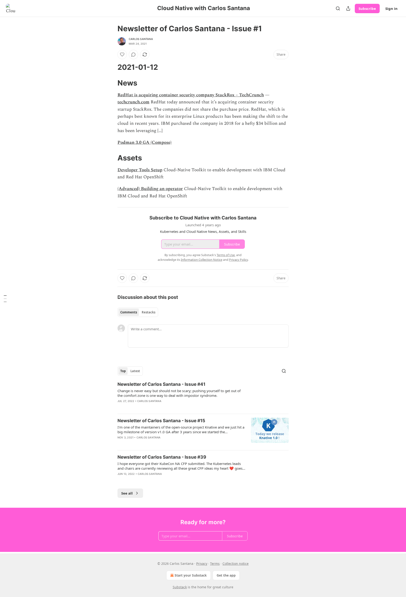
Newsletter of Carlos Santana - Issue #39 (161, 457)
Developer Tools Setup (139, 170)
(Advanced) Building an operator (150, 188)
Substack (180, 587)
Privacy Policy (238, 260)
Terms (215, 563)
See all (127, 493)
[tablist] (137, 312)
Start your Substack (191, 575)
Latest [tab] (135, 371)
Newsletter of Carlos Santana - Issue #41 (161, 384)
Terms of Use (226, 255)
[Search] (338, 8)
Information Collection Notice (201, 260)
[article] (203, 395)
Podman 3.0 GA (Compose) (144, 142)
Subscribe (367, 8)
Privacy (201, 563)
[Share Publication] (348, 8)
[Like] (122, 54)
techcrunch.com (133, 102)
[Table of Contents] (5, 299)
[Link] (111, 67)
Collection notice (236, 563)
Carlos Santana (141, 39)
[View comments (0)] (133, 54)
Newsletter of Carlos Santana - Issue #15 (161, 420)
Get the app (226, 575)
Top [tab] (123, 371)
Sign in (391, 8)
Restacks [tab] (148, 312)
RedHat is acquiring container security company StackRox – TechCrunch (190, 95)
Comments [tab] (128, 312)
